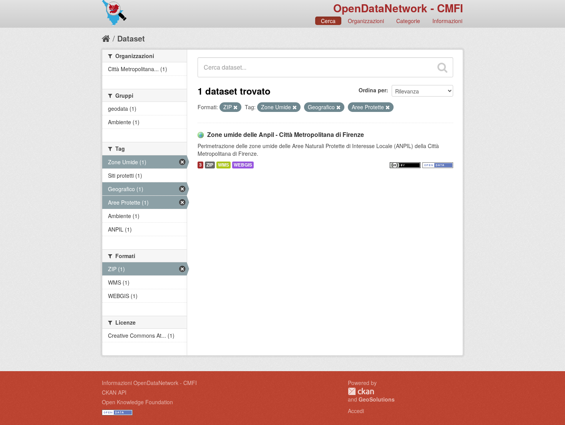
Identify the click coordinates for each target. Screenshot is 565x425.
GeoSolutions (377, 399)
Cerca (328, 21)
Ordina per (372, 90)
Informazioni (447, 21)
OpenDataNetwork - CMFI (398, 8)
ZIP (209, 165)
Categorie (408, 21)
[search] (442, 67)
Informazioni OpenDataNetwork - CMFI (149, 383)
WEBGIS (243, 165)
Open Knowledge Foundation (137, 402)
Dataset (131, 38)
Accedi (356, 411)
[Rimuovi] (235, 107)
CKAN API (114, 392)
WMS (223, 165)
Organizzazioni (366, 21)
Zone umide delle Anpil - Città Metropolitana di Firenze (285, 134)
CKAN (361, 391)
